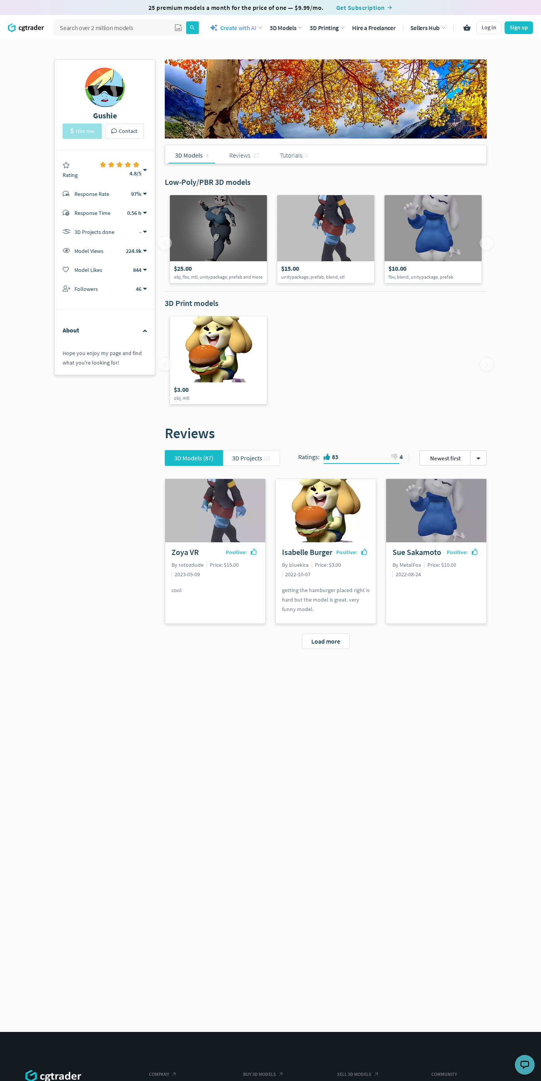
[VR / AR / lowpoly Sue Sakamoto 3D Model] (433, 239)
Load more (325, 641)
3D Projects (251, 458)
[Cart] (467, 27)
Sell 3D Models (354, 1074)
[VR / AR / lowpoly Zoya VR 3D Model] (325, 239)
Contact (128, 131)
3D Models (193, 458)
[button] (178, 27)
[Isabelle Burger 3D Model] (218, 360)
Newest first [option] (445, 458)
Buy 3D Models (259, 1074)
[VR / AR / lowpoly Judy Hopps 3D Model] (218, 239)
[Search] (192, 27)
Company (159, 1074)
